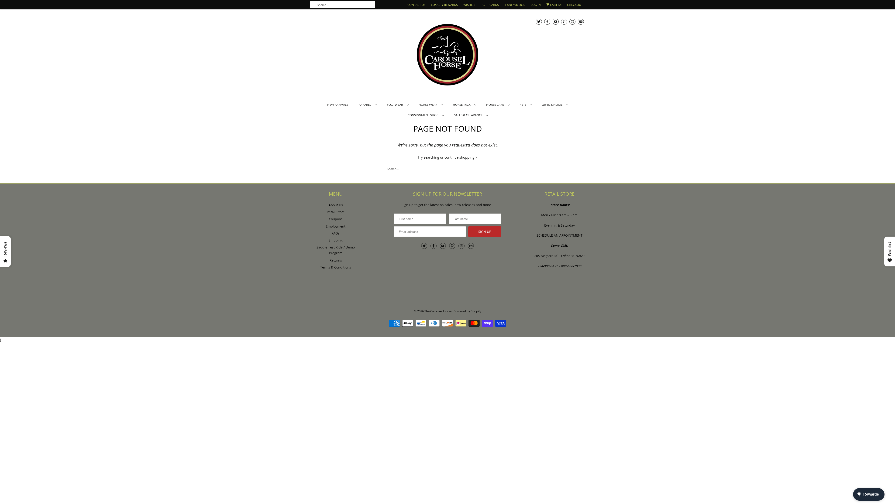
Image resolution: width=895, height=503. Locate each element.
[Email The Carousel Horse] (581, 21)
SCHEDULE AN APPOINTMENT (559, 235)
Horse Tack (462, 104)
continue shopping (459, 157)
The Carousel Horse (438, 311)
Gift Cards (490, 5)
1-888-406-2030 (514, 5)
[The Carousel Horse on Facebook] (547, 21)
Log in (536, 5)
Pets (524, 104)
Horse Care (495, 104)
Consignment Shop (424, 115)
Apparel (366, 104)
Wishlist (470, 5)
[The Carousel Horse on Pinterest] (564, 21)
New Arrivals (337, 104)
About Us (336, 205)
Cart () (555, 5)
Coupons (336, 219)
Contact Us (416, 5)
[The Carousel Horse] (447, 55)
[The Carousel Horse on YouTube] (556, 21)
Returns (336, 260)
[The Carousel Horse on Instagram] (572, 21)
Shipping (336, 240)
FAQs (336, 233)
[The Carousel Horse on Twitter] (539, 21)
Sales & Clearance (469, 115)
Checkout (575, 5)
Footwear (395, 104)
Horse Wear (429, 104)
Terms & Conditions (335, 267)
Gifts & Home (553, 104)
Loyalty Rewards (444, 5)
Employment (335, 226)
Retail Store (336, 212)
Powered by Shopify (467, 311)
